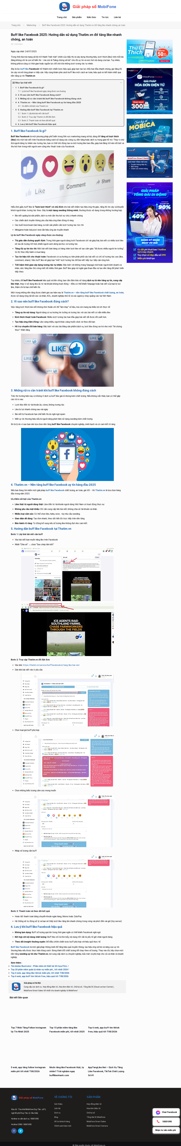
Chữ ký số (91, 1113)
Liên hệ (57, 1108)
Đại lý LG (137, 1128)
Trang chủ (15, 25)
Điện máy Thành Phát (139, 1125)
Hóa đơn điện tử (93, 1108)
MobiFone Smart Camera (97, 1126)
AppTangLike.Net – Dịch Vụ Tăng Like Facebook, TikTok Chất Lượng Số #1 (106, 1071)
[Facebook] (14, 1131)
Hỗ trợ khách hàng (62, 1121)
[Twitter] (20, 1131)
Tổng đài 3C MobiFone (96, 1117)
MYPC (152, 1125)
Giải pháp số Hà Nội (32, 983)
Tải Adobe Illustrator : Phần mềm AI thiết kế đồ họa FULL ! (40, 966)
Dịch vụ (57, 1113)
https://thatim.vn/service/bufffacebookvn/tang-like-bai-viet (51, 665)
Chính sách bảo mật (62, 1126)
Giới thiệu (58, 1104)
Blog (56, 1117)
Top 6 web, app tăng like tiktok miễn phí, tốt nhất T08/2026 (40, 973)
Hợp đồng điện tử (94, 1104)
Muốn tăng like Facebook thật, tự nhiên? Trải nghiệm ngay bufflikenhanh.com (66, 1071)
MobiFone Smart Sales (96, 1121)
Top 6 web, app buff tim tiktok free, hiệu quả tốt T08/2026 (39, 976)
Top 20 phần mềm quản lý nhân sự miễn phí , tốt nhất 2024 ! (40, 969)
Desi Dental (124, 1125)
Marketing (31, 25)
